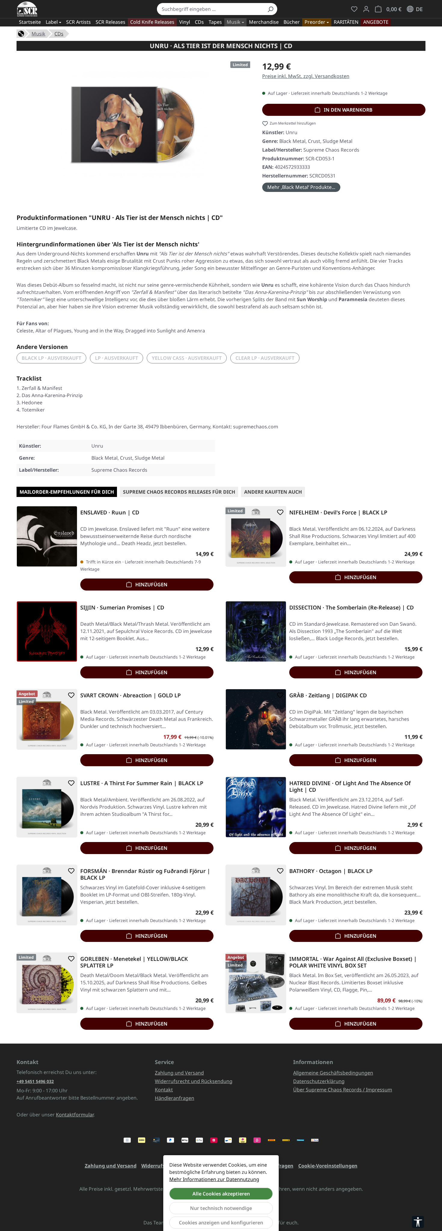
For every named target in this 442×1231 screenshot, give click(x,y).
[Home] (21, 33)
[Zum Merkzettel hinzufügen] (70, 512)
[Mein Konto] (366, 9)
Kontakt (164, 1089)
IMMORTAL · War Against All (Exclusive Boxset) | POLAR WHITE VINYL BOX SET (353, 962)
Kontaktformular (75, 1114)
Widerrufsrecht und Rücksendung (193, 1081)
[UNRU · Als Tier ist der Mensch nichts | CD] (133, 125)
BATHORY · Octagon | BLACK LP (331, 871)
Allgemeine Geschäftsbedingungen (333, 1072)
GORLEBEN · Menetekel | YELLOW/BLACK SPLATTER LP (134, 962)
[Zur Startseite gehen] (27, 9)
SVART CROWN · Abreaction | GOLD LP (130, 695)
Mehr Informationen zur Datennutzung (214, 1179)
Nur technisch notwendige (221, 1208)
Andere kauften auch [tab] (273, 492)
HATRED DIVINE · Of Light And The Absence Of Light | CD (350, 786)
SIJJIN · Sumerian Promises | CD (122, 607)
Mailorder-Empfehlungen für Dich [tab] (67, 492)
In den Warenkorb (348, 109)
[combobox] (210, 9)
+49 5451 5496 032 (35, 1081)
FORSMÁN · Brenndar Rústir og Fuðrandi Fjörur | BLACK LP (145, 874)
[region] (133, 127)
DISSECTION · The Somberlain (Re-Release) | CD (351, 607)
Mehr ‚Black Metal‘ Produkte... (301, 187)
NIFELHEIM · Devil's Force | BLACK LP (338, 512)
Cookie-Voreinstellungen (328, 1165)
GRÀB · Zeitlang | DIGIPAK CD (328, 695)
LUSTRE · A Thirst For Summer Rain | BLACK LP (141, 783)
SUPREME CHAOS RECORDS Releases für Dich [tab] (179, 492)
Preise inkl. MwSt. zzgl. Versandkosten (305, 76)
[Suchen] (270, 9)
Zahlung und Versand (179, 1072)
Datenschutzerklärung (319, 1081)
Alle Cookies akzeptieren (221, 1193)
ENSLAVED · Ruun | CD (109, 512)
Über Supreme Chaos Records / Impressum (342, 1089)
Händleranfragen (174, 1098)
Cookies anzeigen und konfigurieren (221, 1222)
